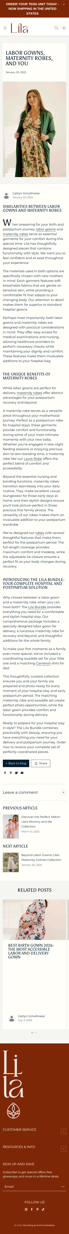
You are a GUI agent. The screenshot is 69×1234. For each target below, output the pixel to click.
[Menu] (5, 28)
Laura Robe (33, 459)
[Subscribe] (62, 1186)
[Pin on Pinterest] (10, 773)
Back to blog (17, 763)
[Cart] (64, 28)
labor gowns (46, 229)
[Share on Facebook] (5, 773)
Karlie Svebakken (46, 1225)
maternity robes (15, 234)
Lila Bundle (37, 607)
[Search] (56, 28)
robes (39, 533)
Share (43, 763)
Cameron (43, 663)
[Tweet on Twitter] (16, 773)
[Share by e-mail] (22, 773)
